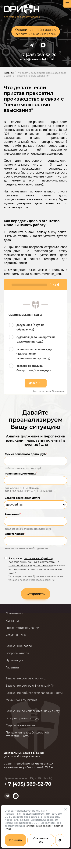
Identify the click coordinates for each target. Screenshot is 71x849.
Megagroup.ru (58, 391)
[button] (35, 31)
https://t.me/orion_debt (46, 274)
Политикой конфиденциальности (30, 565)
